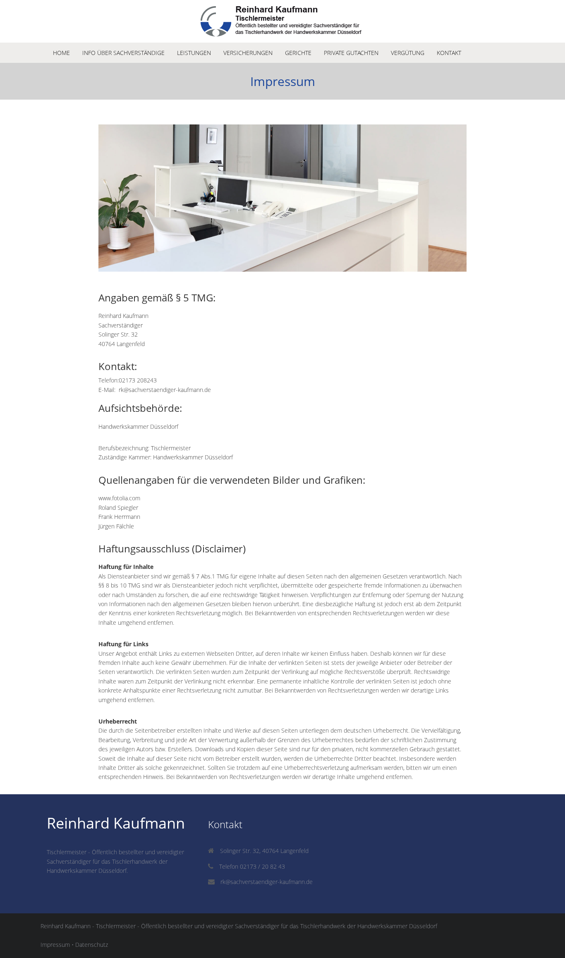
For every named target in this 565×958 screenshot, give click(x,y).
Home (61, 53)
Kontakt (449, 53)
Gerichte (298, 53)
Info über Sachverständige (123, 53)
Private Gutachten (351, 53)
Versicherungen (248, 53)
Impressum (55, 944)
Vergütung (407, 53)
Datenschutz (91, 944)
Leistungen (194, 53)
